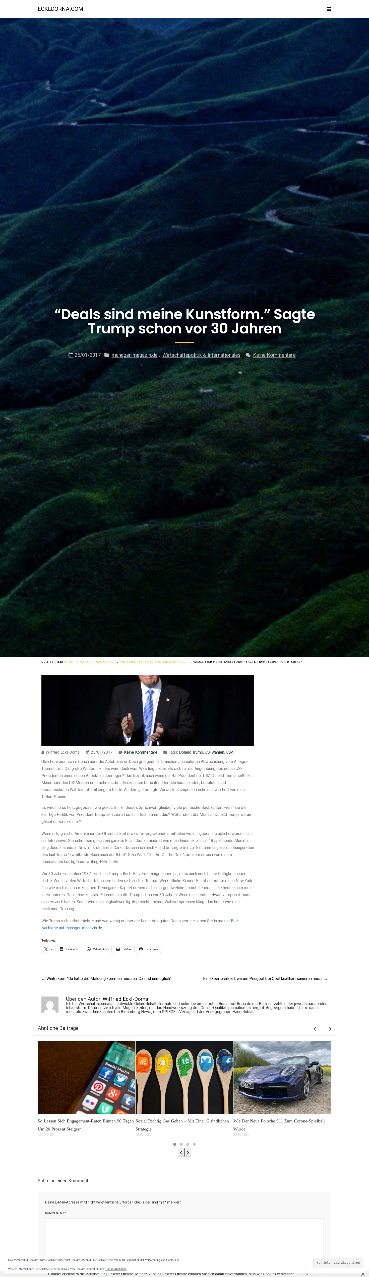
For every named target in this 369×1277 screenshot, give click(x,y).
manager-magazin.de (135, 355)
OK (305, 1274)
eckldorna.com (60, 9)
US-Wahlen (214, 752)
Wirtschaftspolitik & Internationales (201, 355)
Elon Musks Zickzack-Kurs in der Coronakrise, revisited (277, 1124)
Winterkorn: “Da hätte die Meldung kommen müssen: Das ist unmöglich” (106, 978)
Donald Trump (191, 752)
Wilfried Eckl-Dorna (125, 999)
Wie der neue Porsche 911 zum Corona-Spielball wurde (181, 1124)
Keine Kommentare (274, 355)
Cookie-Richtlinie (115, 1269)
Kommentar (55, 1213)
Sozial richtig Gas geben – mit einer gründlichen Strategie (84, 1124)
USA (229, 752)
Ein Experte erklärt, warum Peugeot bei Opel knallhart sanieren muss (265, 978)
